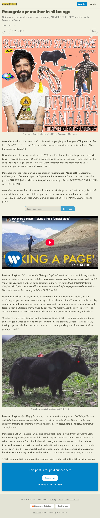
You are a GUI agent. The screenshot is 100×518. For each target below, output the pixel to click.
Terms (60, 499)
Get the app (63, 506)
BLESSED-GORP (79, 180)
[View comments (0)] (14, 31)
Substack (37, 512)
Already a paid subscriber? (50, 484)
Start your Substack (43, 506)
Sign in (93, 4)
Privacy (53, 499)
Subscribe (82, 4)
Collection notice (72, 499)
